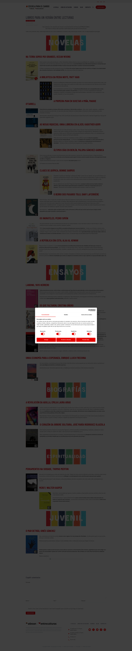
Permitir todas (85, 339)
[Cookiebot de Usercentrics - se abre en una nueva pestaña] (89, 310)
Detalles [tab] (66, 314)
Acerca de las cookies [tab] (86, 314)
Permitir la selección (66, 339)
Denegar (46, 339)
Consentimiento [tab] (45, 314)
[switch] (58, 334)
